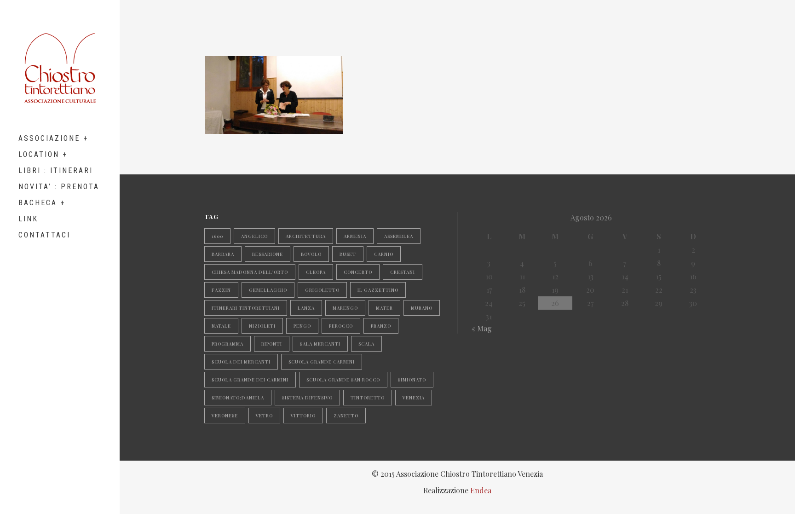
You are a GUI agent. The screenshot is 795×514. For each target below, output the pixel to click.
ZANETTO (346, 415)
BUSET (348, 254)
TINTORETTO (368, 397)
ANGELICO (254, 236)
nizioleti (262, 326)
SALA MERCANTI (320, 344)
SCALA (366, 344)
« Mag (482, 328)
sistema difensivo (307, 397)
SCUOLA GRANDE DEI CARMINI (250, 379)
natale (221, 326)
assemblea (398, 236)
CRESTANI (402, 272)
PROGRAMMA (227, 344)
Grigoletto (322, 290)
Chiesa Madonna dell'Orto (250, 272)
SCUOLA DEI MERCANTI (241, 361)
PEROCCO (341, 326)
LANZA (306, 308)
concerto (358, 272)
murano (421, 308)
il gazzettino (377, 290)
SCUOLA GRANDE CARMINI (321, 361)
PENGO (302, 326)
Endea (480, 490)
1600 (217, 236)
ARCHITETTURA (306, 236)
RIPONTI (271, 344)
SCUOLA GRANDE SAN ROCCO (343, 379)
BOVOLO (311, 254)
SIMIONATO (412, 379)
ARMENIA (355, 236)
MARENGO (345, 308)
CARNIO (383, 254)
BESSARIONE (267, 254)
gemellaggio (268, 290)
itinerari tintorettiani (246, 308)
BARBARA (223, 254)
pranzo (381, 326)
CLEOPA (316, 272)
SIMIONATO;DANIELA (238, 397)
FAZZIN (221, 290)
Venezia (414, 397)
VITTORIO (303, 415)
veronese (225, 415)
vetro (264, 415)
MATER (384, 308)
